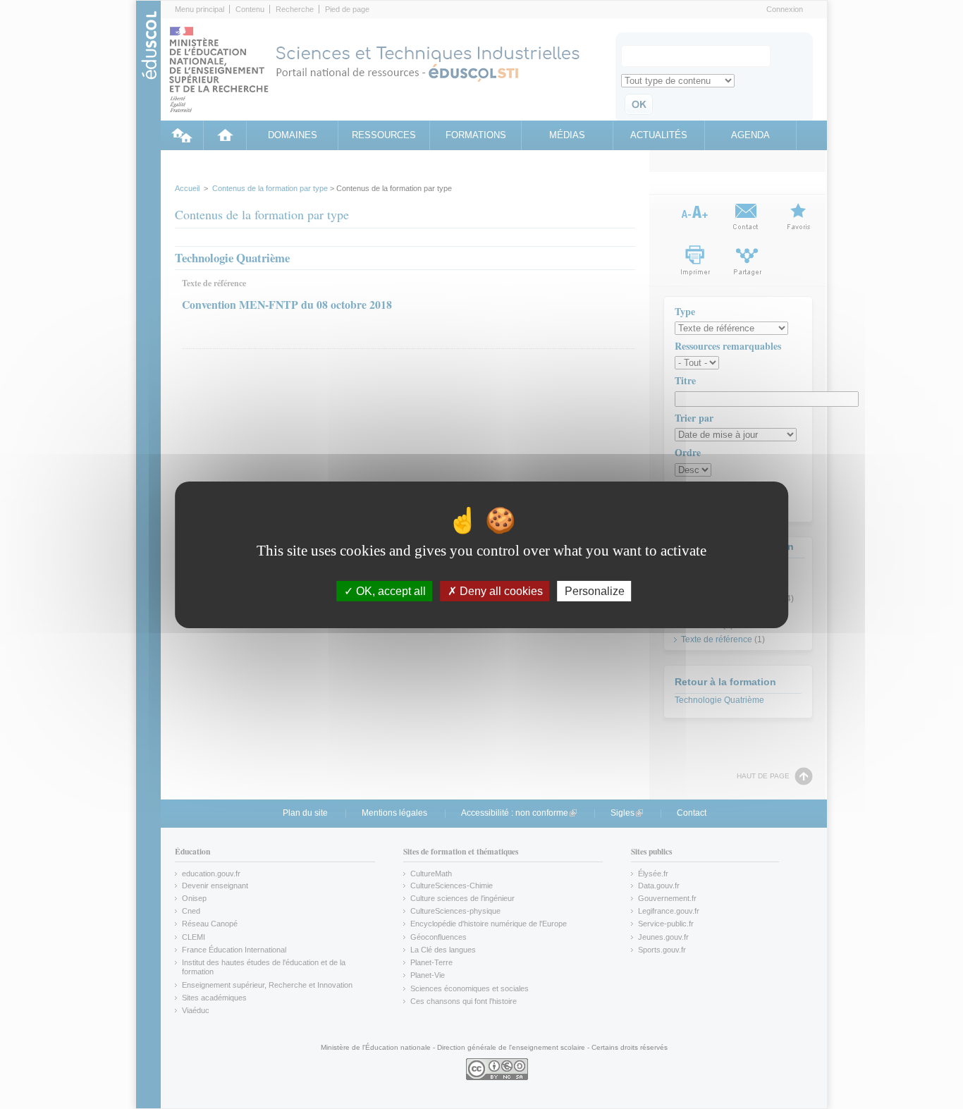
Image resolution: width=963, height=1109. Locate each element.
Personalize (595, 590)
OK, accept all (389, 590)
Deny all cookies (500, 590)
